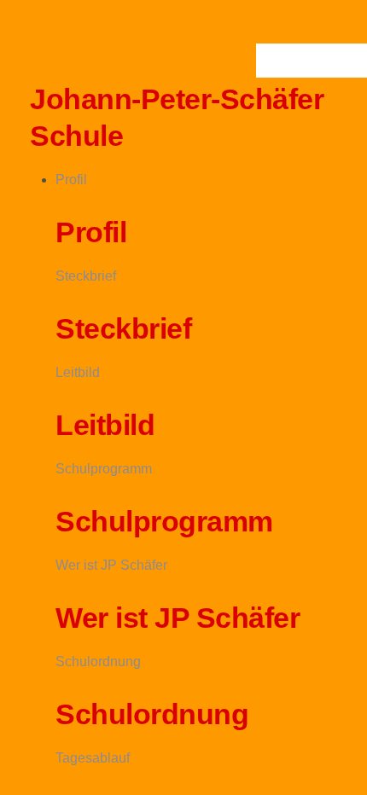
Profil (71, 179)
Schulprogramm (103, 468)
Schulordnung (98, 661)
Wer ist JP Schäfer (111, 565)
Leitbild (77, 372)
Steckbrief (85, 276)
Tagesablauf (92, 758)
